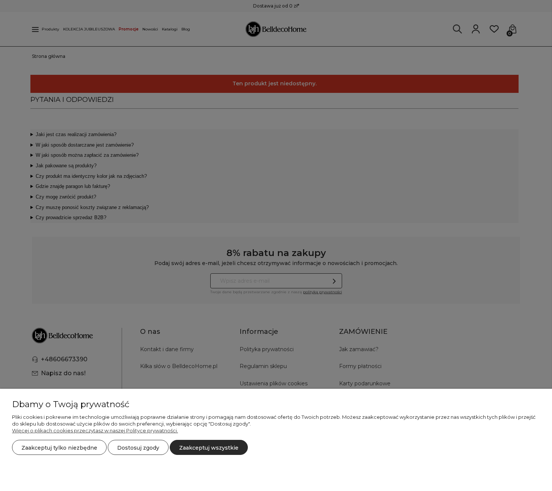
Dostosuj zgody (138, 447)
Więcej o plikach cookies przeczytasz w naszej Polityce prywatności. (95, 430)
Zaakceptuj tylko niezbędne (59, 447)
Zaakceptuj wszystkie (208, 447)
